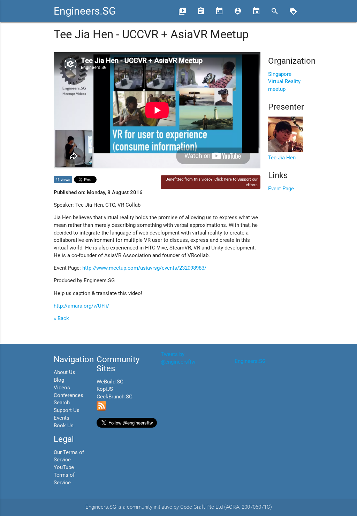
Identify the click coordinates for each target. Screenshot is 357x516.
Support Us (66, 410)
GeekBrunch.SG (114, 397)
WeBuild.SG (110, 382)
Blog (59, 380)
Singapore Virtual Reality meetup (284, 82)
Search (62, 403)
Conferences (68, 395)
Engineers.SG (85, 11)
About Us (64, 372)
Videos (62, 388)
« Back (61, 318)
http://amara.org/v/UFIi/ (81, 306)
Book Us (64, 426)
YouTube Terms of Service (64, 475)
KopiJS (105, 389)
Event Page (281, 189)
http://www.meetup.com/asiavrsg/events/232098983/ (144, 268)
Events (61, 418)
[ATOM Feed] (101, 409)
